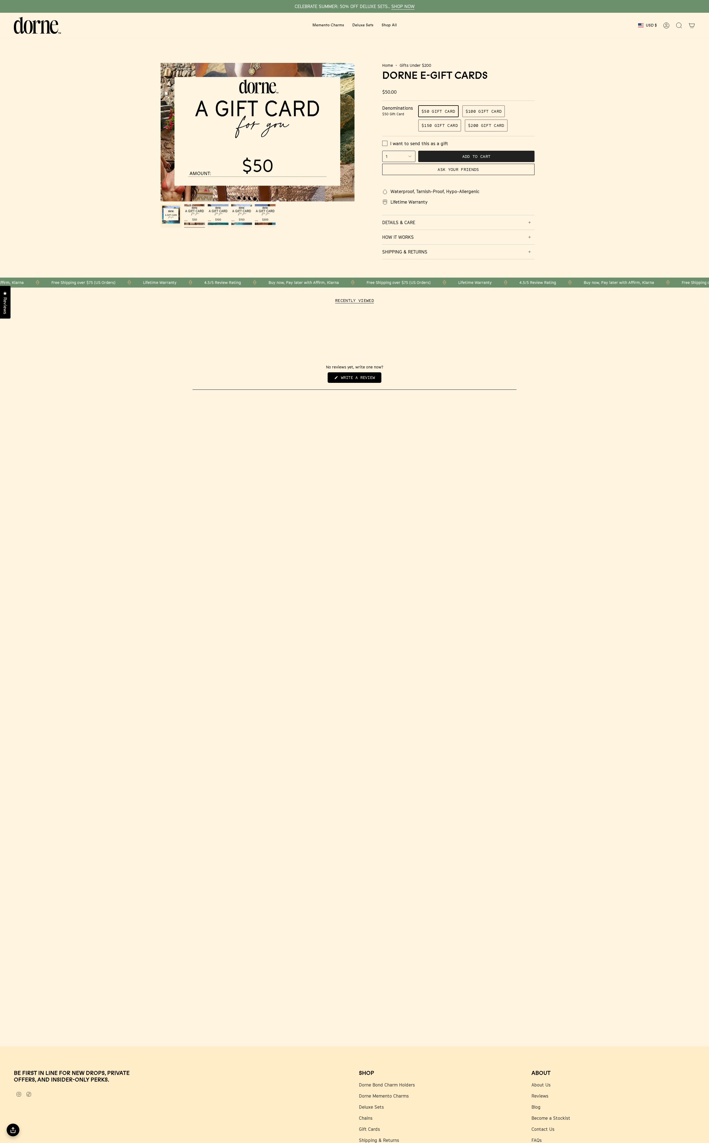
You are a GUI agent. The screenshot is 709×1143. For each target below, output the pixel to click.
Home (387, 65)
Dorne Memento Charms (384, 1096)
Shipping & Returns (379, 1140)
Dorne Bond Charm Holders (387, 1085)
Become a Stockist (550, 1118)
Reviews (539, 1096)
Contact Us (542, 1129)
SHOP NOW (403, 6)
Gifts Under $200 (415, 65)
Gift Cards (369, 1129)
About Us (541, 1085)
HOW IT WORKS (398, 237)
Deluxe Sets (371, 1107)
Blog (536, 1107)
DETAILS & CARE (398, 222)
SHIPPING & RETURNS (404, 252)
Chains (366, 1118)
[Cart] (691, 25)
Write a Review (359, 379)
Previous (160, 132)
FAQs (536, 1140)
